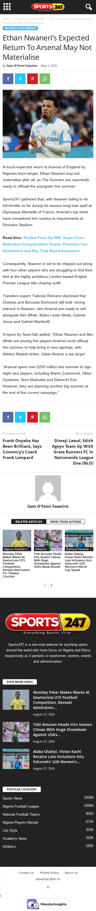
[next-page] (51, 585)
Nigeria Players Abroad (30, 19)
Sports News (12, 798)
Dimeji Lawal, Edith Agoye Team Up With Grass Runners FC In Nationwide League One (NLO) (72, 452)
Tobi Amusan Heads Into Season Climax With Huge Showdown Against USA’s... (62, 729)
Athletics (41, 549)
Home (6, 19)
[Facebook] (8, 78)
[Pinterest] (32, 78)
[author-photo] (48, 488)
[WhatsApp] (44, 78)
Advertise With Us (48, 879)
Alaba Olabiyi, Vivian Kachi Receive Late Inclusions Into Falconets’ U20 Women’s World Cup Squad (79, 562)
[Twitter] (20, 78)
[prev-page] (44, 585)
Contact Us (26, 873)
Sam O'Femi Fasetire (22, 66)
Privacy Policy (49, 873)
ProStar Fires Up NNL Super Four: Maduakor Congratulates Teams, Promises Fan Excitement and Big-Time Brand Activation (45, 244)
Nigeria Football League (17, 549)
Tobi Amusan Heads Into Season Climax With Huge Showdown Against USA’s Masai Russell (48, 560)
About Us (71, 873)
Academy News (15, 839)
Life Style (10, 830)
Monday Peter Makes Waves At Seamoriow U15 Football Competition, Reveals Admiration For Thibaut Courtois (16, 565)
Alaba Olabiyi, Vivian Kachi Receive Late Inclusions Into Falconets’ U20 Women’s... (58, 756)
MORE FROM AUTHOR (65, 522)
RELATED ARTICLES (28, 522)
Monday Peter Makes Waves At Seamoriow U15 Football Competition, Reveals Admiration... (61, 700)
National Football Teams (79, 549)
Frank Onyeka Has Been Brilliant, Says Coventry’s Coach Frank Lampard (22, 449)
